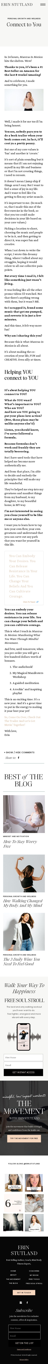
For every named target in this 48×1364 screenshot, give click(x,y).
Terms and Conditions (24, 1349)
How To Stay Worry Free (20, 844)
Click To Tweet (29, 602)
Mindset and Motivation (16, 836)
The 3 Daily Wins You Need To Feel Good (21, 961)
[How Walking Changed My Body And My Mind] (24, 873)
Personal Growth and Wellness (24, 18)
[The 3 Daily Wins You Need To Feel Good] (24, 932)
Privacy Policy (24, 1359)
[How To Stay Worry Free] (24, 814)
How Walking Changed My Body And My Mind (22, 903)
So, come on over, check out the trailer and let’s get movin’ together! (22, 720)
